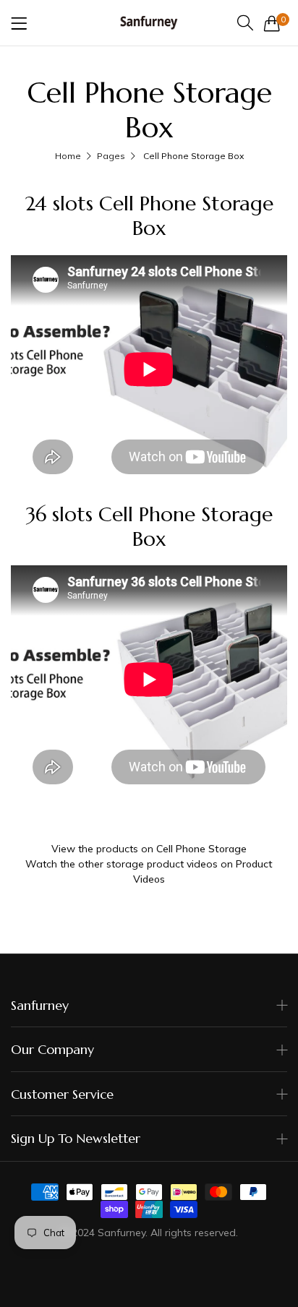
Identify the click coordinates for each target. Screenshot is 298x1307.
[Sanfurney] (149, 22)
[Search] (245, 22)
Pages (111, 155)
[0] (272, 23)
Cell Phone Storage (201, 848)
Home (68, 155)
